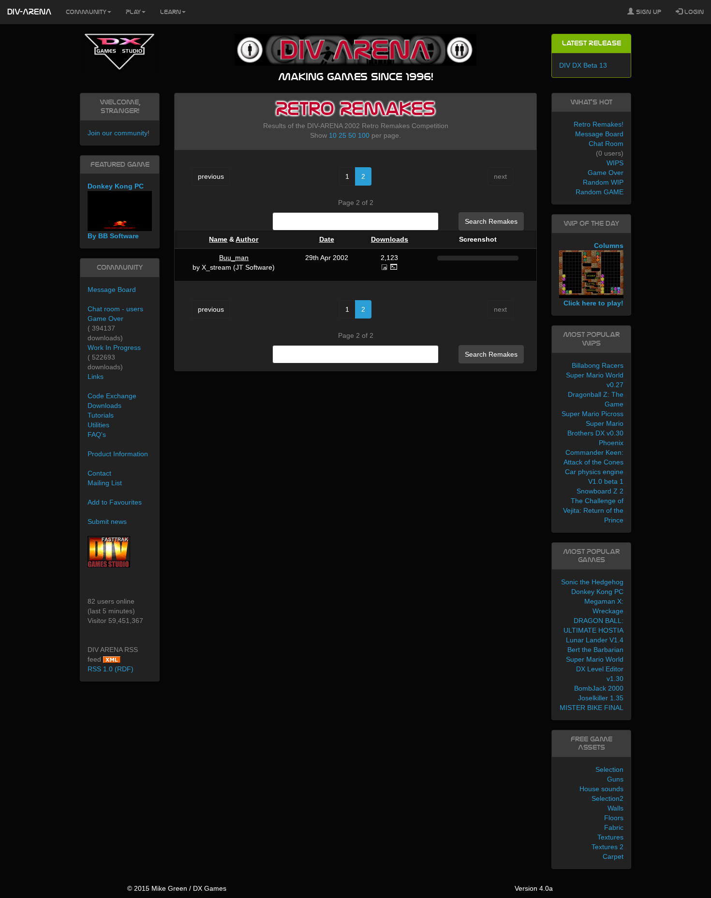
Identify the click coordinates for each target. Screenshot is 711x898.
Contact (99, 473)
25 (342, 135)
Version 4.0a (534, 888)
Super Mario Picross (592, 414)
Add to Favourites (115, 502)
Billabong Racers (597, 365)
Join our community (118, 133)
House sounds (601, 789)
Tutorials (101, 415)
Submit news (107, 521)
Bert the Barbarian (595, 649)
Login (693, 12)
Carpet (613, 856)
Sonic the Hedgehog (592, 582)
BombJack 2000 (598, 688)
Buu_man (234, 257)
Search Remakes (491, 221)
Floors (613, 818)
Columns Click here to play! (593, 274)
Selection (609, 769)
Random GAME (599, 192)
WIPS (615, 163)
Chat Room (606, 143)
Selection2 (607, 798)
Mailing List (105, 483)
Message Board (112, 289)
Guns (615, 779)
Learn (170, 12)
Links (96, 376)
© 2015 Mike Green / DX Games (176, 888)
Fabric (613, 827)
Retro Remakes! (598, 124)
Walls (615, 808)
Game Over (105, 318)
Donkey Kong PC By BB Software (116, 211)
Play (133, 12)
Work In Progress (114, 347)
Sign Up (647, 12)
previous (211, 176)
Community (86, 12)
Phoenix (611, 443)
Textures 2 (607, 847)
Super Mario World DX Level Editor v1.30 (594, 668)
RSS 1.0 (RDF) (110, 669)
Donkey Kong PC (597, 591)
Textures (610, 837)
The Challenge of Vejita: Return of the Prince (593, 510)
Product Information (118, 454)
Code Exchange (112, 396)
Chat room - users (115, 309)
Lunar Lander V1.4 (594, 640)
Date (326, 239)
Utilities (98, 425)
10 (333, 135)
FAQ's (97, 434)
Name (218, 239)
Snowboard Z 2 (600, 491)
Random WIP (603, 182)
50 (352, 135)
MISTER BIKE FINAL (591, 707)
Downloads (389, 239)
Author (247, 239)
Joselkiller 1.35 (600, 698)
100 (364, 135)
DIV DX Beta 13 (583, 65)
